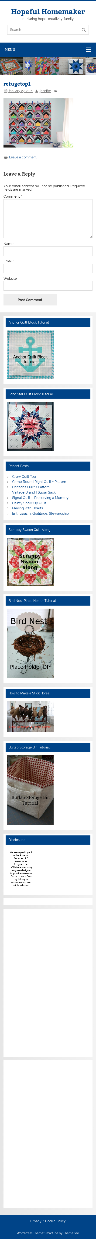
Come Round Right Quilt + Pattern (39, 482)
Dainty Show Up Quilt (29, 503)
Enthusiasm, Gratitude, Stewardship (40, 513)
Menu (10, 49)
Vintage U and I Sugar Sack (34, 492)
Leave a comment (23, 157)
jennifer (45, 91)
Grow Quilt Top (24, 477)
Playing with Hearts (27, 508)
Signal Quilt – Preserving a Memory (40, 498)
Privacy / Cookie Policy (48, 1221)
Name (9, 244)
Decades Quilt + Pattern (31, 487)
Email (8, 261)
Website (10, 278)
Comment (12, 196)
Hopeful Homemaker (48, 11)
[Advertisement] (21, 982)
